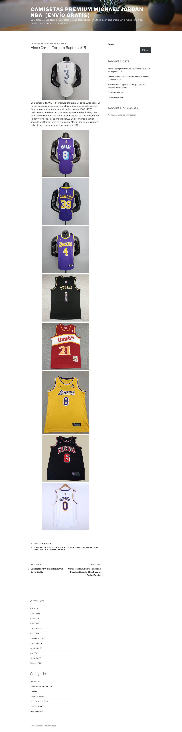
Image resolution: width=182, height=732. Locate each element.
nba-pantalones (36, 706)
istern (62, 44)
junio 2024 (34, 633)
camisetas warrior (115, 92)
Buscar (111, 44)
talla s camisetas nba (52, 549)
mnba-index (35, 681)
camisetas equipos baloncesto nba (54, 547)
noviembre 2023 (37, 638)
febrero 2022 (35, 663)
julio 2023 (34, 653)
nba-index (34, 691)
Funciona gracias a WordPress (43, 726)
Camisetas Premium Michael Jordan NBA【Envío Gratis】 (87, 12)
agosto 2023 (35, 648)
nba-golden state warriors (41, 686)
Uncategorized (43, 544)
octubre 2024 (36, 628)
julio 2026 (34, 608)
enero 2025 (35, 623)
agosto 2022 (35, 658)
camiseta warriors (115, 97)
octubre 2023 (36, 643)
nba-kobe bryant (37, 696)
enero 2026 (35, 613)
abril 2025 (34, 618)
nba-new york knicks (39, 701)
